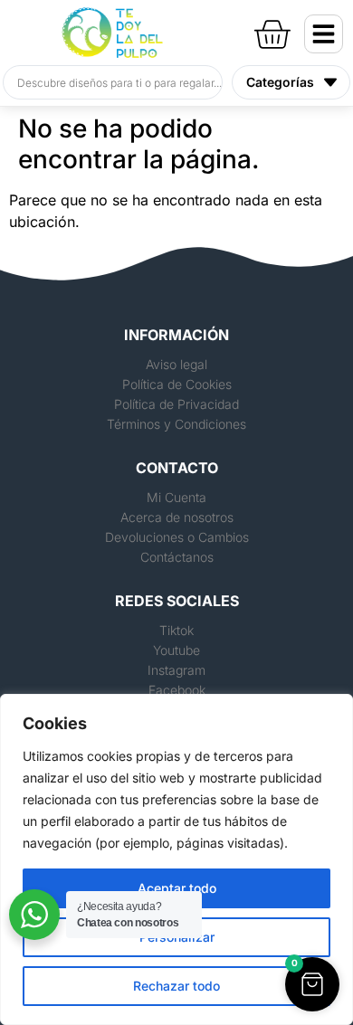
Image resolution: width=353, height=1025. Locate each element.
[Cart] (272, 31)
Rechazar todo (176, 985)
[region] (176, 859)
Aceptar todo (177, 888)
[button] (312, 984)
